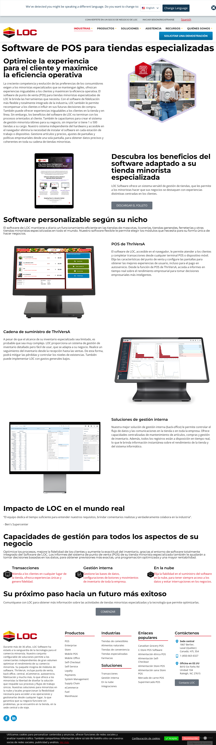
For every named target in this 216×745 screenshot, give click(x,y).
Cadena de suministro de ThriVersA (36, 331)
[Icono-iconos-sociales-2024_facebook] (6, 718)
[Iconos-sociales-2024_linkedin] (14, 718)
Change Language (176, 8)
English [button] (150, 7)
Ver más (64, 742)
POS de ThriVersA (128, 244)
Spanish (186, 19)
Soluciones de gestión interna (139, 419)
